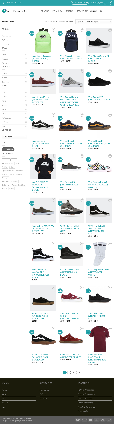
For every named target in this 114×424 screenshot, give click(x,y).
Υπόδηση (5, 44)
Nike (3, 398)
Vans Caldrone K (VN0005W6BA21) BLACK (40, 143)
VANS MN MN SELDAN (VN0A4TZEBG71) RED (70, 355)
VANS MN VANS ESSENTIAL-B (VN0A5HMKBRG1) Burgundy (97, 358)
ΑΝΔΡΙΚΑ (45, 11)
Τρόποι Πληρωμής (85, 398)
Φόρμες (11, 188)
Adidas (4, 390)
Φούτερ (4, 188)
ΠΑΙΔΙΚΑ (69, 11)
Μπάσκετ (19, 174)
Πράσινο (5, 122)
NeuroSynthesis (26, 421)
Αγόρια (4, 78)
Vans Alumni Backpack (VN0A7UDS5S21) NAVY (71, 57)
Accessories (6, 36)
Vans (3, 407)
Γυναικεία (5, 63)
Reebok (5, 403)
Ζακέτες (4, 174)
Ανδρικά (5, 59)
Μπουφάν (5, 178)
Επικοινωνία (83, 411)
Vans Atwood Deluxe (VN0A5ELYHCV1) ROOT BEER (41, 100)
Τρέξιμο (14, 185)
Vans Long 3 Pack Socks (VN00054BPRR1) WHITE (98, 272)
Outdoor (17, 163)
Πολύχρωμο (6, 118)
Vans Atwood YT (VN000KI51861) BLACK (99, 98)
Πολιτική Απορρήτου (86, 390)
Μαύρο (4, 105)
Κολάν (11, 174)
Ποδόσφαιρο (6, 185)
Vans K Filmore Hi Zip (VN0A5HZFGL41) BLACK (69, 272)
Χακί (3, 126)
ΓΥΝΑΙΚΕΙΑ (57, 11)
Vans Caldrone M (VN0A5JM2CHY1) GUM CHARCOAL (99, 143)
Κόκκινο (5, 96)
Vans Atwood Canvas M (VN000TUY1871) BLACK (98, 58)
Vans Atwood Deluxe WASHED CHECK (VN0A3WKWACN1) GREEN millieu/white (69, 101)
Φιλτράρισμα (8, 149)
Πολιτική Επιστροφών (86, 394)
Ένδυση (5, 40)
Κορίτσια (5, 82)
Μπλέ (4, 109)
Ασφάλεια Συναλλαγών (87, 407)
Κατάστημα (82, 11)
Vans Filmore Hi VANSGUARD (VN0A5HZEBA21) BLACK (40, 273)
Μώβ (4, 114)
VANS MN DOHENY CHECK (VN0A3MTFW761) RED (71, 316)
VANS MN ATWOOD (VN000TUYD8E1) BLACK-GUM (41, 316)
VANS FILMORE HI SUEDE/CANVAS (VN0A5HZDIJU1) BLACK (96, 230)
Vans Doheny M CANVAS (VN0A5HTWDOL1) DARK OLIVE (43, 228)
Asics (4, 394)
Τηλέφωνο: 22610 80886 (11, 3)
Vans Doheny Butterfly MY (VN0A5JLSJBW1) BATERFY (98, 184)
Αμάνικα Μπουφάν (8, 170)
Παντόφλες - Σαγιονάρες (10, 181)
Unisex (4, 55)
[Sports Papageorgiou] (14, 11)
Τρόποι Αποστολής (85, 403)
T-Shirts (4, 167)
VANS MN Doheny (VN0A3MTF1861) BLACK (96, 316)
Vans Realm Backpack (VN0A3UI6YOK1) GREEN (41, 58)
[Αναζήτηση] (101, 11)
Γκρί (3, 92)
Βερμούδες (19, 170)
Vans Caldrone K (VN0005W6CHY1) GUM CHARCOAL (71, 143)
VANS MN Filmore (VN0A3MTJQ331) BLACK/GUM (40, 357)
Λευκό (4, 101)
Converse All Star (7, 163)
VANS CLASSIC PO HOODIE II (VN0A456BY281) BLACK (40, 186)
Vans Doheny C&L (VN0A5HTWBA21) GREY (69, 184)
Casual (14, 160)
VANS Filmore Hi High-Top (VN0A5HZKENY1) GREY (70, 228)
